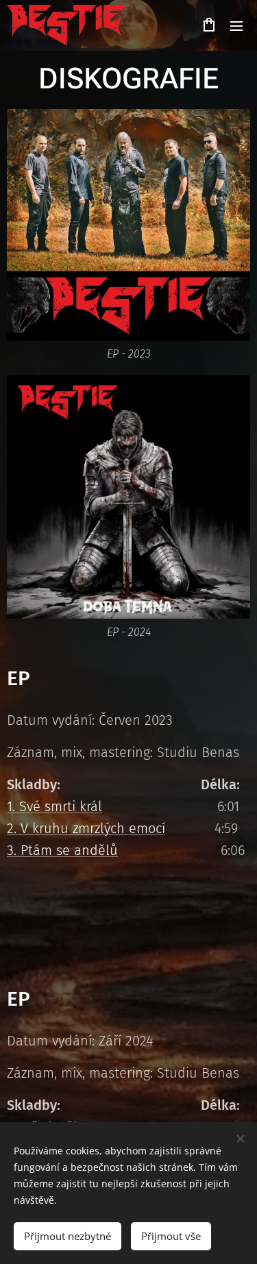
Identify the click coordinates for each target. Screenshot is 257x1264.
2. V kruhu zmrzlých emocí (86, 828)
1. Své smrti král (54, 806)
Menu (236, 25)
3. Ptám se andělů (62, 850)
